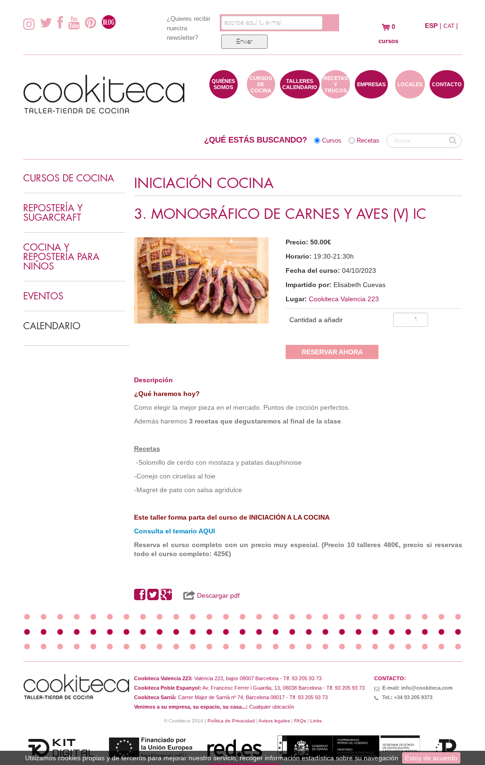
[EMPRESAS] (371, 94)
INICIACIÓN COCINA (204, 183)
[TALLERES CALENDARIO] (300, 94)
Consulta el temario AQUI (174, 531)
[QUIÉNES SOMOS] (223, 94)
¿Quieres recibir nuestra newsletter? (188, 28)
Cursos (331, 140)
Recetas (368, 140)
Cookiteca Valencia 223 (344, 299)
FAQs (300, 720)
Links (316, 720)
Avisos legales (274, 720)
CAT (448, 26)
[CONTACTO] (447, 94)
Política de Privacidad (231, 720)
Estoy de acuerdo (431, 758)
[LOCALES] (410, 94)
